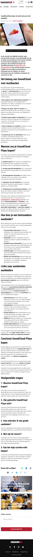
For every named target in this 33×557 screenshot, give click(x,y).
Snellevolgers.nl (16, 199)
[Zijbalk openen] (1, 7)
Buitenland (14, 6)
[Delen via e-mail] (25, 472)
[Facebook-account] (14, 547)
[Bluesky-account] (23, 547)
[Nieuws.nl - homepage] (6, 2)
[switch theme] (29, 2)
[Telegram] (16, 472)
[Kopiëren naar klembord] (20, 472)
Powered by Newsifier (16, 554)
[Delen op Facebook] (7, 472)
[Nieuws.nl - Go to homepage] (16, 542)
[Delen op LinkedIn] (26, 468)
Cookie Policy (24, 552)
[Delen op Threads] (30, 468)
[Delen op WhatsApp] (21, 468)
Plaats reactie (16, 529)
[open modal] (31, 2)
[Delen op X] (12, 472)
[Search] (26, 2)
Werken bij (15, 552)
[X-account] (10, 547)
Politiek (21, 6)
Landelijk (6, 6)
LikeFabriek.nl (5, 199)
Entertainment (18, 21)
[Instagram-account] (19, 547)
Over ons (8, 552)
